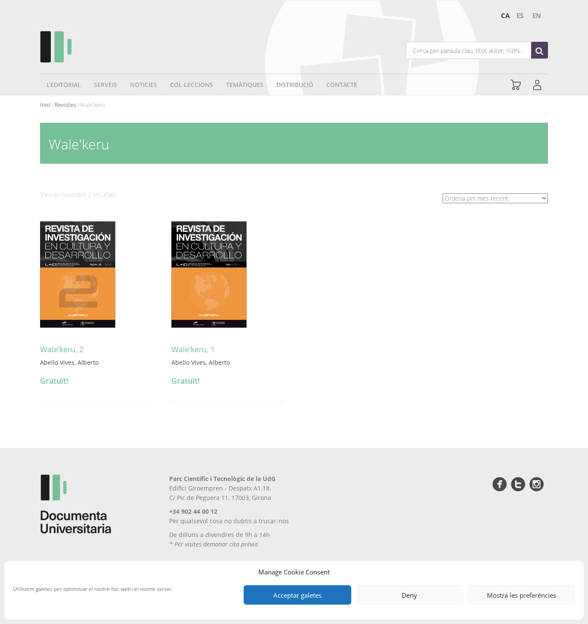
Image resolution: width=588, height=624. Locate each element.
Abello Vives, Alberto (69, 362)
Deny (409, 595)
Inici (45, 105)
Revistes (65, 105)
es (520, 15)
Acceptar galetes (297, 595)
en (536, 15)
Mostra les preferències (521, 595)
